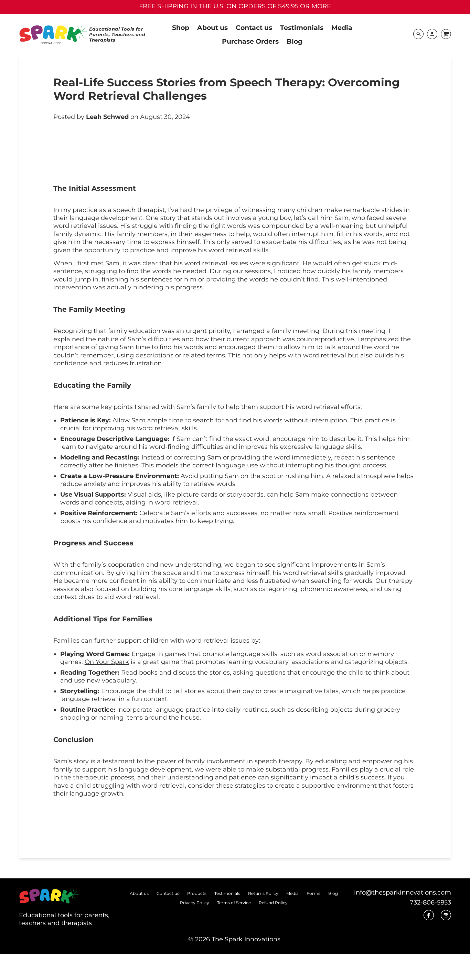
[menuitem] (181, 27)
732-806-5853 (430, 902)
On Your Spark (107, 662)
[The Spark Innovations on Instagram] (446, 917)
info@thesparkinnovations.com (402, 892)
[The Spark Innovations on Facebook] (429, 917)
